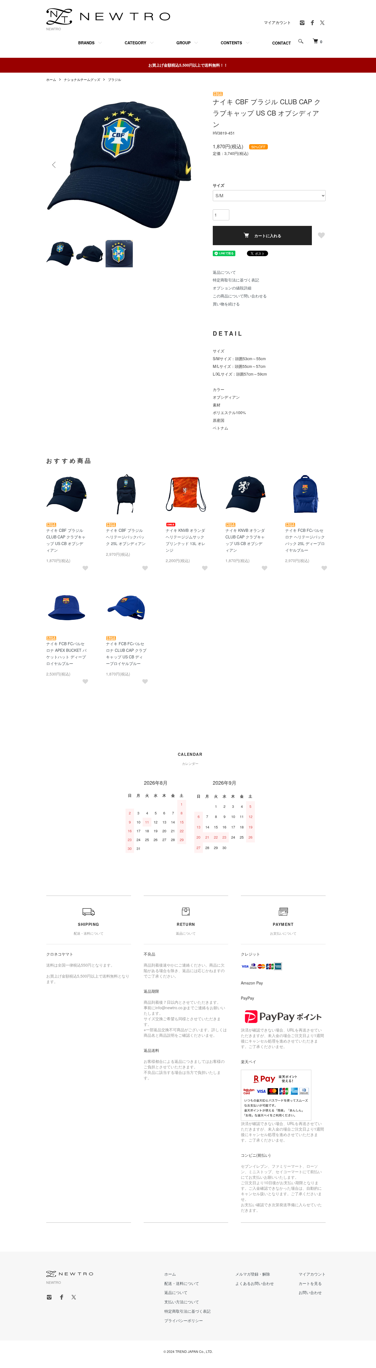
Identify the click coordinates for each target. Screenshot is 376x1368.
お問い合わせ (310, 1292)
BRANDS (86, 42)
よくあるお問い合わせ (254, 1283)
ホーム (51, 79)
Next (184, 165)
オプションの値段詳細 (232, 288)
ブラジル (114, 79)
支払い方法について (181, 1301)
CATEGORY (135, 42)
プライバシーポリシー (183, 1320)
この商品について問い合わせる (240, 296)
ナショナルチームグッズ (82, 79)
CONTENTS (231, 42)
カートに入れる (267, 235)
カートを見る (310, 1283)
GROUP (183, 42)
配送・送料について (181, 1283)
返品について (224, 272)
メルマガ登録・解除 (252, 1274)
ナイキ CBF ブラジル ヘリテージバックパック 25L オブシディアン (126, 536)
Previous (54, 165)
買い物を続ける (226, 304)
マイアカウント (277, 22)
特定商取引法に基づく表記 (236, 280)
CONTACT (281, 43)
